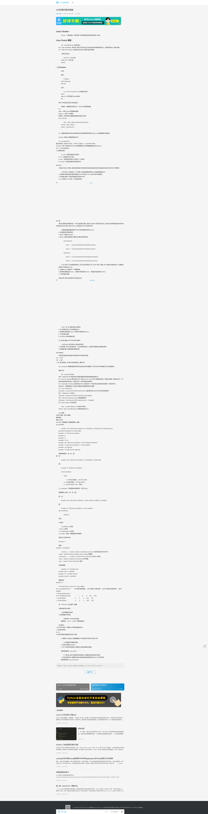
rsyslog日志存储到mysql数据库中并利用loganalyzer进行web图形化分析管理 (84, 758)
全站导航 (116, 807)
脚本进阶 (81, 729)
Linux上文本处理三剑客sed (66, 715)
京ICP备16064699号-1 (125, 807)
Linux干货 (77, 13)
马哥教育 (140, 807)
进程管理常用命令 (62, 772)
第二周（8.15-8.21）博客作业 (67, 786)
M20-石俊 (58, 13)
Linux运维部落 (90, 807)
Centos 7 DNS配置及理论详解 (67, 745)
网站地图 (111, 807)
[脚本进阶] (66, 733)
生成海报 (115, 811)
